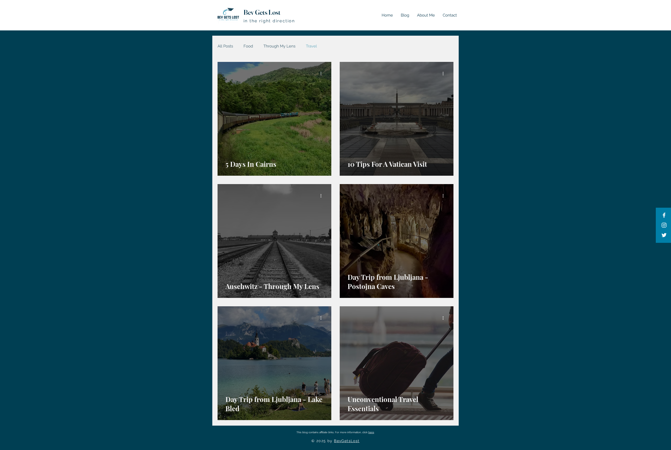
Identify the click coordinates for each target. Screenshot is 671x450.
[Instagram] (664, 225)
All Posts (225, 46)
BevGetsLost (346, 441)
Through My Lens (279, 46)
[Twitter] (664, 235)
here (371, 432)
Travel (311, 46)
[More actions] (323, 73)
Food (248, 46)
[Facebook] (664, 215)
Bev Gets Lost (261, 12)
